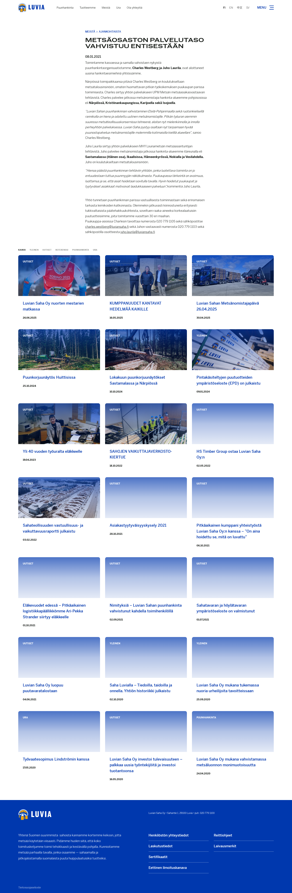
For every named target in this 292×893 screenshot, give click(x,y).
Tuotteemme (88, 7)
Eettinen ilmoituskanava (168, 868)
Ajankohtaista (110, 31)
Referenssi (61, 250)
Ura (118, 7)
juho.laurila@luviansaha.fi (137, 232)
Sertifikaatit (158, 857)
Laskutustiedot (161, 846)
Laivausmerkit (225, 846)
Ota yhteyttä (134, 7)
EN (231, 7)
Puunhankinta (65, 7)
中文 (239, 7)
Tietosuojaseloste (29, 887)
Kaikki (22, 250)
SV (248, 7)
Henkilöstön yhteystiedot (169, 835)
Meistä (106, 7)
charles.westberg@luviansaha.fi (107, 227)
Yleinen (34, 250)
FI (224, 7)
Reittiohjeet (223, 835)
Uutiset (47, 250)
